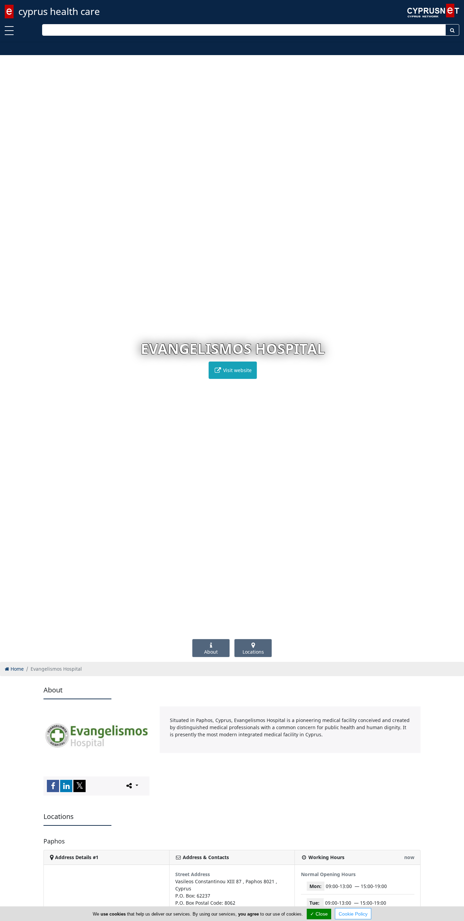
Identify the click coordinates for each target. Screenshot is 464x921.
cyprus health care (59, 11)
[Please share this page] (131, 785)
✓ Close (319, 914)
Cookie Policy (353, 914)
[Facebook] (53, 786)
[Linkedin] (66, 786)
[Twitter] (79, 786)
